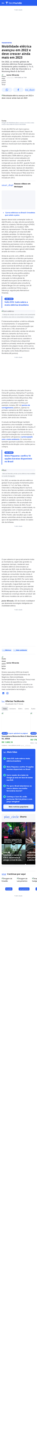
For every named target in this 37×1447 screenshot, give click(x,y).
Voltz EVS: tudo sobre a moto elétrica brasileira (17, 303)
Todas (5, 709)
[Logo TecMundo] (14, 3)
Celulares (12, 709)
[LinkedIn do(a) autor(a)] (3, 693)
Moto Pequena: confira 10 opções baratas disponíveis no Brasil (18, 458)
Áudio (33, 709)
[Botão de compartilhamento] (7, 90)
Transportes (7, 43)
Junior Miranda (13, 75)
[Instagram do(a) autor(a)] (7, 693)
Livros (27, 709)
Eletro (20, 709)
